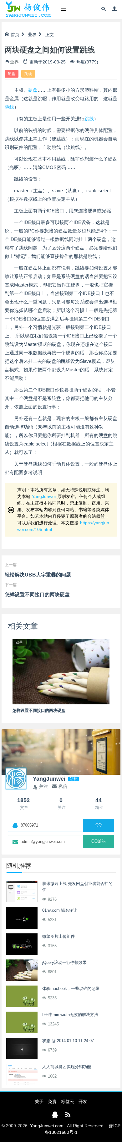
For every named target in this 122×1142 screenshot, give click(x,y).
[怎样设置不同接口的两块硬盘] (61, 671)
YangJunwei (44, 496)
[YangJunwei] (28, 9)
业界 (32, 34)
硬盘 (11, 74)
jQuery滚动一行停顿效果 (64, 962)
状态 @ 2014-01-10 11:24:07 (68, 1040)
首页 (15, 34)
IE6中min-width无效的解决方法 (70, 1014)
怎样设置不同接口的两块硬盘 (37, 594)
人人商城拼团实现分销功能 (66, 1066)
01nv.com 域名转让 (59, 910)
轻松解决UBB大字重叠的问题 (38, 574)
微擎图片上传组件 (58, 936)
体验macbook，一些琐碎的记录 (70, 988)
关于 (39, 1101)
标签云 (67, 1101)
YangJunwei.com (47, 1125)
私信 (62, 786)
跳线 (28, 74)
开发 (83, 1101)
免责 (52, 1101)
